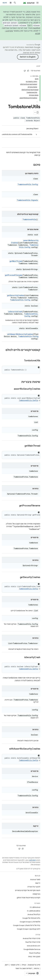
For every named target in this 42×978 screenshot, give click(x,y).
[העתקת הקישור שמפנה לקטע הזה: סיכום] (31, 165)
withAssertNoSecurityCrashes (20, 334)
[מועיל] (28, 70)
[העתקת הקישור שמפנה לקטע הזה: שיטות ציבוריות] (19, 382)
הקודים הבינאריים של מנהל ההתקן (28, 898)
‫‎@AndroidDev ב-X (33, 911)
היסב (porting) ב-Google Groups (28, 929)
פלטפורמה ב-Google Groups (30, 922)
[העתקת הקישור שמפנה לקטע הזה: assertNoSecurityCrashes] (11, 389)
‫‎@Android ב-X (35, 907)
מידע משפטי (15, 965)
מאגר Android (35, 880)
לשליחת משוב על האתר (23, 968)
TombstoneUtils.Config (28, 184)
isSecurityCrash (15, 312)
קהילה (24, 965)
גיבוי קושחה (36, 894)
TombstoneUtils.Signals (27, 200)
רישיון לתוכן (32, 860)
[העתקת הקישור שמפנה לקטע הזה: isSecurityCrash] (22, 657)
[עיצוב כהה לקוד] (38, 367)
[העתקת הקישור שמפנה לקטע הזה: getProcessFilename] (17, 505)
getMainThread (16, 261)
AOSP (38, 66)
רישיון (7, 965)
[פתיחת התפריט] (37, 2)
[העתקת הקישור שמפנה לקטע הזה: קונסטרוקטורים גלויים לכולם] (38, 353)
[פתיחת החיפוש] (15, 2)
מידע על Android (34, 965)
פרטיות (36, 968)
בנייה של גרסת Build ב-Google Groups (26, 925)
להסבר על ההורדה (33, 887)
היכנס (5, 3)
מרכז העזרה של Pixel (33, 942)
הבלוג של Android (34, 914)
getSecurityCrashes (15, 295)
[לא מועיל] (24, 70)
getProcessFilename (13, 275)
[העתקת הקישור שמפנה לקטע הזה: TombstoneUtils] (22, 360)
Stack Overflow (34, 953)
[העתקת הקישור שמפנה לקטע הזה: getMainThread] (22, 446)
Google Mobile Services (32, 949)
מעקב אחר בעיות (34, 957)
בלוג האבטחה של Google (31, 918)
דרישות (37, 883)
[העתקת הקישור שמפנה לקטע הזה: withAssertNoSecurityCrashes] (7, 749)
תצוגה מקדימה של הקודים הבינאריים (27, 890)
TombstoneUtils (29, 219)
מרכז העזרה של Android (31, 938)
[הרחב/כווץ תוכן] (31, 76)
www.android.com (33, 946)
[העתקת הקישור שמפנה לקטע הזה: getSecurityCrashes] (17, 577)
